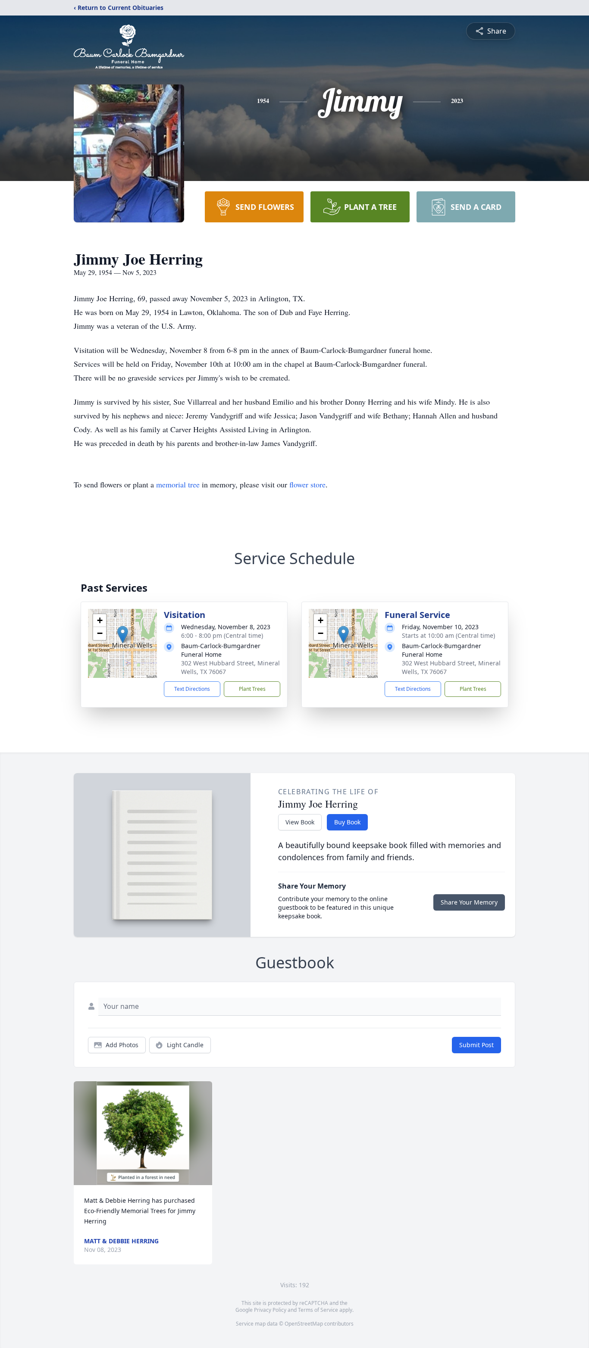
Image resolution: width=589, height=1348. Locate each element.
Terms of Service (318, 1310)
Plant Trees (252, 689)
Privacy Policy (270, 1310)
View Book (299, 822)
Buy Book (347, 822)
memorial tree (178, 484)
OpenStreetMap (304, 1323)
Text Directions (192, 689)
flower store (307, 484)
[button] (122, 634)
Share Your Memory (469, 902)
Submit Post (476, 1045)
